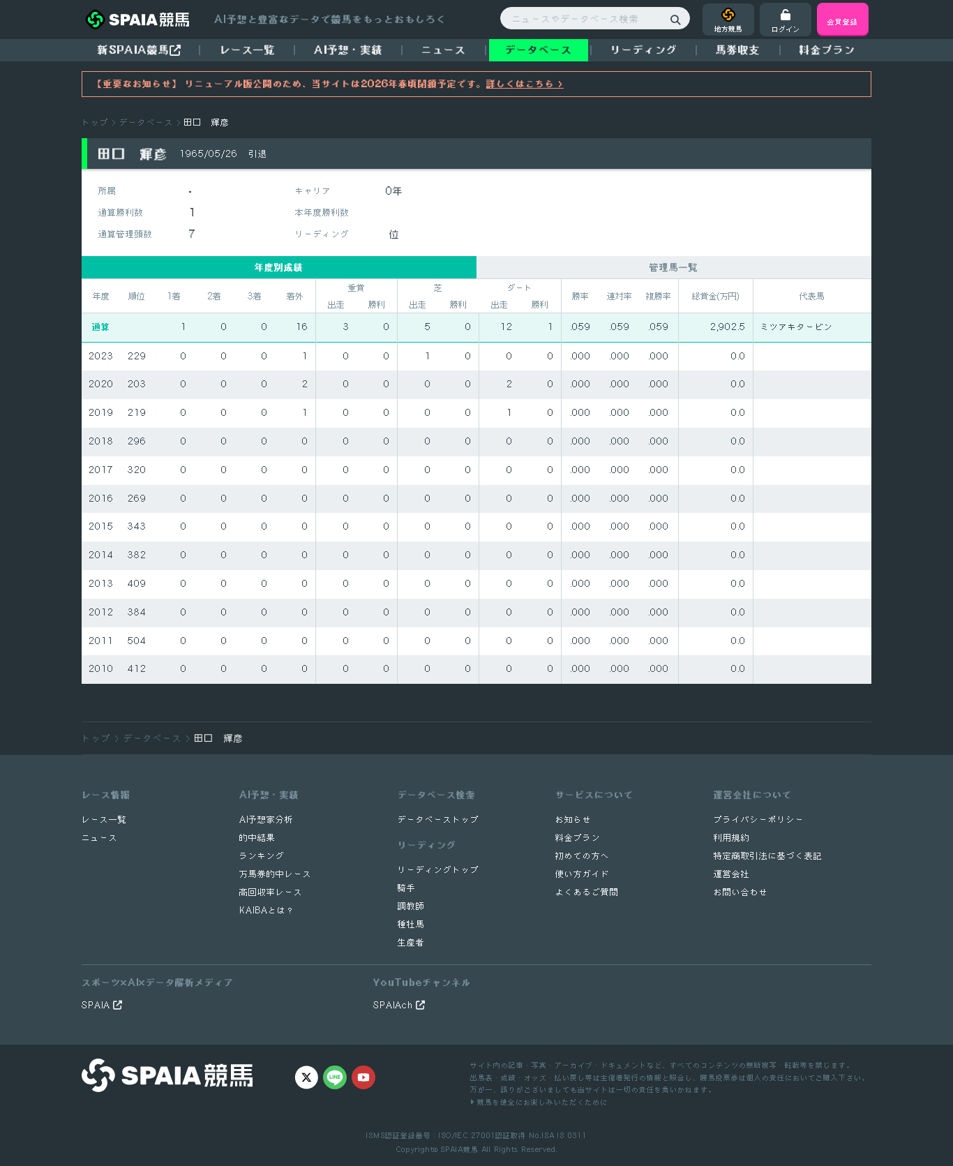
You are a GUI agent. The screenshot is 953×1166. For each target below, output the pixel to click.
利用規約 (732, 837)
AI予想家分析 (266, 819)
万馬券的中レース (275, 874)
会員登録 (842, 21)
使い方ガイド (582, 874)
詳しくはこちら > (525, 84)
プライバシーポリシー (759, 819)
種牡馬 (411, 924)
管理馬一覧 (674, 267)
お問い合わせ (741, 892)
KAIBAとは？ (267, 910)
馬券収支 (738, 49)
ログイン (786, 28)
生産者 (411, 942)
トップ (95, 122)
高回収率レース (271, 892)
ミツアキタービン (796, 326)
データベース (538, 49)
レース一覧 (248, 49)
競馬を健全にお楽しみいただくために (541, 1101)
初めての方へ (582, 855)
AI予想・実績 (348, 49)
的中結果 (257, 837)
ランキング (262, 855)
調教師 (411, 906)
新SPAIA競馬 (134, 49)
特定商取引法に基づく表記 (768, 855)
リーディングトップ (438, 869)
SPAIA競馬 (459, 1149)
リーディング (643, 49)
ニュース (443, 49)
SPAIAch (394, 1005)
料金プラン (578, 837)
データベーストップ (438, 819)
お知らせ (573, 819)
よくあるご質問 (587, 892)
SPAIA (97, 1005)
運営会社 (732, 874)
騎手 (407, 887)
